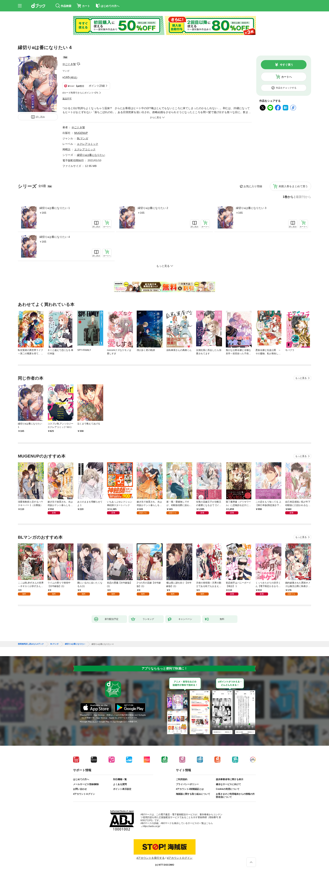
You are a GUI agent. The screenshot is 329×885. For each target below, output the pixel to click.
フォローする (78, 64)
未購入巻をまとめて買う (293, 186)
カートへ (286, 76)
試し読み (40, 117)
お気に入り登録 (253, 186)
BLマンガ (82, 138)
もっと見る (301, 378)
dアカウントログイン (84, 794)
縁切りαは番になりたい (91, 154)
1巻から (288, 196)
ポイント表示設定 (122, 789)
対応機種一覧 (120, 779)
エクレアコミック (87, 143)
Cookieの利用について (228, 789)
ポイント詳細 (97, 85)
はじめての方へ (81, 779)
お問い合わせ (80, 789)
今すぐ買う (286, 64)
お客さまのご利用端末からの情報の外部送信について (235, 795)
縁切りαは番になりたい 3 (251, 207)
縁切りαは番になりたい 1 (54, 207)
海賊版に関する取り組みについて (193, 794)
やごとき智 (69, 64)
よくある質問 (120, 784)
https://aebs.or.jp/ (151, 826)
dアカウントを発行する (151, 857)
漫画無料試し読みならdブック (31, 644)
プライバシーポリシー (187, 784)
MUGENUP (81, 132)
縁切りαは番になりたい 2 (153, 207)
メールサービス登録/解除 (86, 784)
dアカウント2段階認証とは (190, 789)
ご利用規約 (181, 779)
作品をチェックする (286, 87)
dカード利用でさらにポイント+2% (80, 92)
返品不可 (67, 98)
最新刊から (303, 196)
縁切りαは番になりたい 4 (54, 236)
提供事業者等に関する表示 (229, 779)
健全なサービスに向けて (228, 784)
